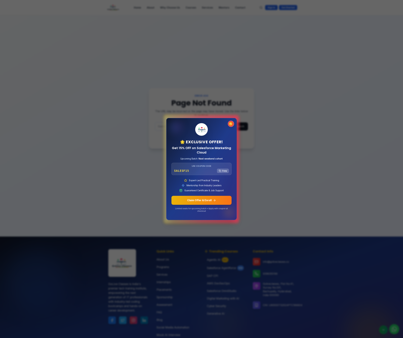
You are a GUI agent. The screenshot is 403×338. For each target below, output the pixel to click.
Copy (224, 171)
